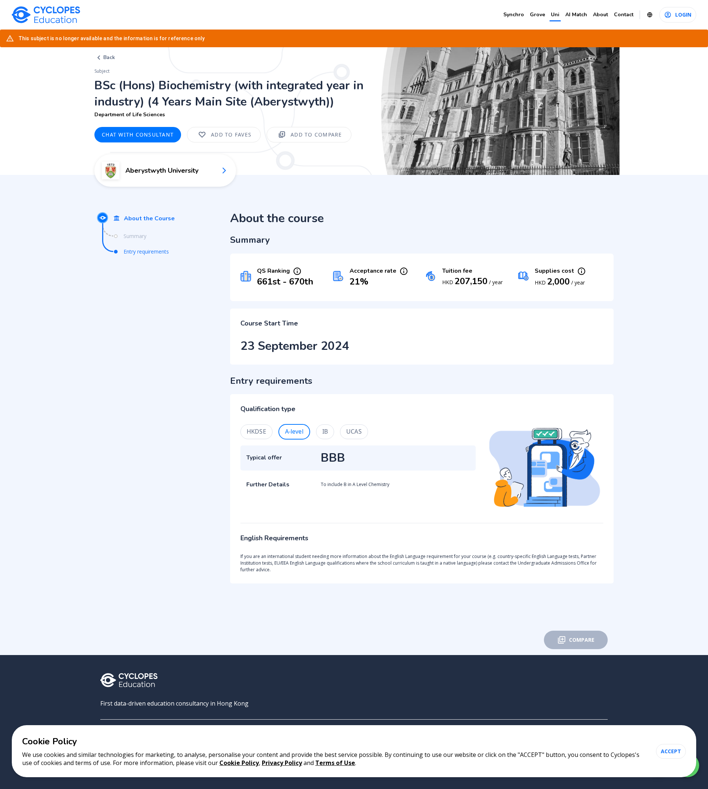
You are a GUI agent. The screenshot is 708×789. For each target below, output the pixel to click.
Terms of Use (335, 763)
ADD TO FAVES (231, 134)
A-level (294, 431)
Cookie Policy (239, 763)
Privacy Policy (282, 763)
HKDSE (256, 431)
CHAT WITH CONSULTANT (138, 134)
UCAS (354, 431)
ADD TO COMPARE (316, 134)
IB (325, 431)
